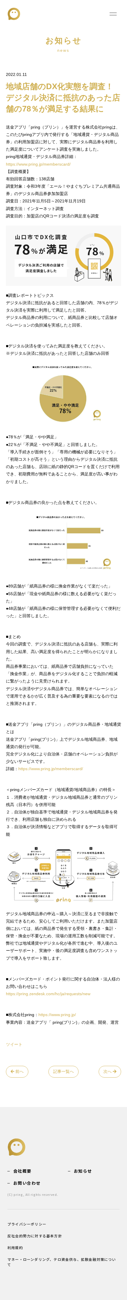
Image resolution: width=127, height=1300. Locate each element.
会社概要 (22, 1171)
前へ (19, 1071)
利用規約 (15, 1247)
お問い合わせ (26, 1183)
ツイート (14, 1044)
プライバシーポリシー (26, 1223)
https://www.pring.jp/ (57, 1014)
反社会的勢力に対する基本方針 (34, 1235)
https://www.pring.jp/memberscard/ (38, 164)
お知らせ (83, 1171)
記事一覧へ (63, 1071)
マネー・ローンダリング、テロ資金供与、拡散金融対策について (61, 1262)
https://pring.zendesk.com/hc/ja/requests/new (48, 993)
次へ (108, 1071)
